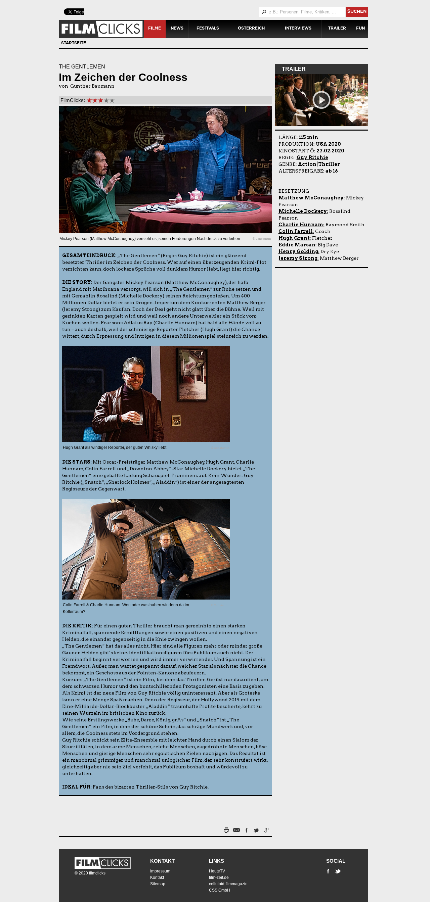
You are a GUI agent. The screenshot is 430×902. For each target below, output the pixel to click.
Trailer (337, 29)
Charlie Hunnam (300, 224)
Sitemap (157, 884)
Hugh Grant (294, 238)
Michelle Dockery (302, 211)
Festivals (208, 29)
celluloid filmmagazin (228, 884)
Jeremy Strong (297, 258)
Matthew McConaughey (311, 197)
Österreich (251, 29)
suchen (357, 12)
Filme (154, 29)
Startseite (73, 44)
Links (216, 861)
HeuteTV (217, 871)
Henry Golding (298, 251)
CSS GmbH (219, 890)
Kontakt (162, 861)
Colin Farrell (295, 231)
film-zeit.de (219, 877)
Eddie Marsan (296, 244)
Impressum (160, 871)
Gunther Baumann (92, 86)
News (177, 29)
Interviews (298, 29)
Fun (360, 29)
